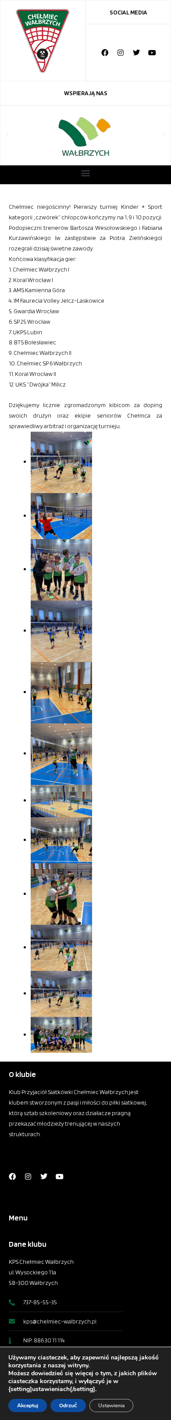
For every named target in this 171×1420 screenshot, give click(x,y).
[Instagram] (120, 52)
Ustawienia (111, 1405)
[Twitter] (136, 52)
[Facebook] (104, 52)
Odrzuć (68, 1405)
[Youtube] (152, 52)
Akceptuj (27, 1405)
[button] (7, 135)
